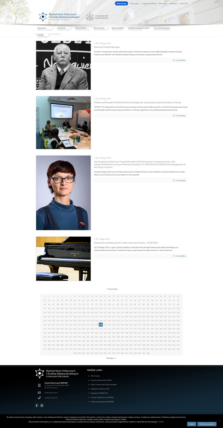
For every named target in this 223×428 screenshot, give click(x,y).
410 (152, 345)
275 (122, 329)
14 (101, 296)
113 (113, 308)
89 (148, 304)
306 (118, 333)
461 (126, 353)
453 (92, 353)
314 (152, 333)
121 (148, 308)
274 (118, 329)
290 (49, 333)
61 (165, 300)
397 (96, 345)
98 (49, 308)
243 (122, 324)
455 (100, 353)
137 (79, 312)
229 (62, 324)
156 (160, 312)
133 (62, 312)
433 (113, 349)
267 (87, 329)
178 (118, 316)
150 (135, 312)
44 (92, 300)
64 (178, 300)
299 (87, 333)
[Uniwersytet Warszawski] (96, 16)
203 (87, 320)
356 (57, 341)
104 (75, 308)
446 (169, 349)
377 (148, 341)
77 (96, 304)
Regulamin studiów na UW (100, 389)
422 (66, 349)
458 (113, 353)
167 (70, 316)
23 (139, 296)
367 (105, 341)
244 (126, 324)
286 (169, 329)
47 (105, 300)
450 (79, 353)
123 (156, 308)
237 (96, 324)
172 (92, 316)
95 (174, 304)
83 (122, 304)
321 (44, 337)
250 (152, 324)
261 (62, 329)
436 (126, 349)
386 (49, 345)
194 (49, 320)
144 (109, 312)
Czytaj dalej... (181, 60)
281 (148, 329)
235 (87, 324)
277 (130, 329)
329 (79, 337)
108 (92, 308)
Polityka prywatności (207, 424)
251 (156, 324)
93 (165, 304)
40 (75, 300)
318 (169, 333)
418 (49, 349)
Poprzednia (112, 289)
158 (169, 312)
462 (130, 353)
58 (152, 300)
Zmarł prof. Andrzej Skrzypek (107, 47)
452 (87, 353)
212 (126, 320)
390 (66, 345)
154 (152, 312)
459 (118, 353)
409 (148, 345)
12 (92, 296)
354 (49, 341)
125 (165, 308)
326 (66, 337)
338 (118, 337)
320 (178, 333)
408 (143, 345)
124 (160, 308)
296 (75, 333)
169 (79, 316)
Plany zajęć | (135, 3)
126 (169, 308)
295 (70, 333)
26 (152, 296)
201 (79, 320)
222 (169, 320)
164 (57, 316)
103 (70, 308)
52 (126, 300)
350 (169, 337)
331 (87, 337)
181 (130, 316)
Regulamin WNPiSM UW (99, 393)
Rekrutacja (121, 3)
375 (139, 341)
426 (83, 349)
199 (70, 320)
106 (83, 308)
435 (122, 349)
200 (75, 320)
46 (101, 300)
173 (96, 316)
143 (105, 312)
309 (130, 333)
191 (173, 316)
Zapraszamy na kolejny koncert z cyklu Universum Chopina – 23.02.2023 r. (126, 242)
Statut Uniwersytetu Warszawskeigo (103, 384)
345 (148, 337)
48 (109, 300)
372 (126, 341)
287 (173, 329)
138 (83, 312)
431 (105, 349)
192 (178, 316)
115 (122, 308)
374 (135, 341)
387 (53, 345)
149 (130, 312)
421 (62, 349)
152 (143, 312)
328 (75, 337)
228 (57, 324)
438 (135, 349)
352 (178, 337)
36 (58, 300)
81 (114, 304)
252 (160, 324)
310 (135, 333)
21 (131, 296)
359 (70, 341)
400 (109, 345)
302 (100, 333)
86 (135, 304)
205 (96, 320)
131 (53, 312)
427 (87, 349)
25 (148, 296)
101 (62, 308)
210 (118, 320)
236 (92, 324)
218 (152, 320)
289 (44, 333)
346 (152, 337)
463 (135, 353)
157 (165, 312)
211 (122, 320)
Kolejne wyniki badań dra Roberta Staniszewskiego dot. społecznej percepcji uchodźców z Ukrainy (137, 102)
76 (92, 304)
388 (57, 345)
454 (96, 353)
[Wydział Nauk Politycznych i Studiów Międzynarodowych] (61, 16)
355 (53, 341)
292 (57, 333)
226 (49, 324)
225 (44, 324)
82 (118, 304)
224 (178, 320)
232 (75, 324)
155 (156, 312)
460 (122, 353)
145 (113, 312)
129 (44, 312)
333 (96, 337)
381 (165, 341)
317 (165, 333)
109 (96, 308)
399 (105, 345)
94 (169, 304)
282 (152, 329)
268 (92, 329)
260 (57, 329)
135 (70, 312)
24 (144, 296)
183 (139, 316)
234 (83, 324)
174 (100, 316)
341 (130, 337)
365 (96, 341)
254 (169, 324)
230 (66, 324)
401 (113, 345)
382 (169, 341)
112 (109, 308)
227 (53, 324)
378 (152, 341)
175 (105, 316)
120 (143, 308)
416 (178, 345)
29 (165, 296)
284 (160, 329)
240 (109, 324)
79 (105, 304)
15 (105, 296)
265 (79, 329)
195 (53, 320)
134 (66, 312)
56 (144, 300)
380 (160, 341)
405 (130, 345)
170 (83, 316)
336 (109, 337)
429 (96, 349)
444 (160, 349)
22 (135, 296)
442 (152, 349)
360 (75, 341)
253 (165, 324)
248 (143, 324)
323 (53, 337)
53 (131, 300)
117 (130, 308)
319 (173, 333)
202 (83, 320)
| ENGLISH (184, 3)
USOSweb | (173, 3)
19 (122, 296)
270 (100, 329)
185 (148, 316)
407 (139, 345)
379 (156, 341)
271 (105, 329)
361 (79, 341)
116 (126, 308)
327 (70, 337)
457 (109, 353)
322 (49, 337)
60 (161, 300)
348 (160, 337)
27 (157, 296)
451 (83, 353)
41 (79, 300)
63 (174, 300)
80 (109, 304)
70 (66, 304)
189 (165, 316)
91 (157, 304)
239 (105, 324)
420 (57, 349)
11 (88, 296)
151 (139, 312)
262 (66, 329)
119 (139, 308)
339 (122, 337)
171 (87, 316)
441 (148, 349)
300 (92, 333)
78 (101, 304)
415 (173, 345)
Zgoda (191, 424)
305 (113, 333)
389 (62, 345)
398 (100, 345)
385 (44, 345)
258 (49, 329)
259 (53, 329)
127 (173, 308)
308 (126, 333)
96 (178, 304)
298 (83, 333)
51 (122, 300)
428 (92, 349)
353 (44, 341)
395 (87, 345)
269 (96, 329)
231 (70, 324)
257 (44, 329)
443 (156, 349)
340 (126, 337)
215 (139, 320)
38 (66, 300)
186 (152, 316)
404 (126, 345)
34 (49, 300)
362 (83, 341)
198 (66, 320)
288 (178, 329)
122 (152, 308)
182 (135, 316)
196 (57, 320)
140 (92, 312)
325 (62, 337)
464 (139, 353)
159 (173, 312)
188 (160, 316)
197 (62, 320)
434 (118, 349)
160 (178, 312)
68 (58, 304)
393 (79, 345)
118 (135, 308)
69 (62, 304)
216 (143, 320)
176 (109, 316)
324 (57, 337)
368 (109, 341)
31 (174, 296)
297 (79, 333)
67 (53, 304)
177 (113, 316)
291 (53, 333)
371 (122, 341)
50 (118, 300)
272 (109, 329)
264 (75, 329)
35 (53, 300)
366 (100, 341)
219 (156, 320)
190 (169, 316)
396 (92, 345)
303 (105, 333)
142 (100, 312)
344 (143, 337)
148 (126, 312)
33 (45, 300)
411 (156, 345)
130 (49, 312)
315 (156, 333)
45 (96, 300)
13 (96, 296)
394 (83, 345)
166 (66, 316)
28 (161, 296)
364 (92, 341)
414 (169, 345)
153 (148, 312)
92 (161, 304)
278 (135, 329)
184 (143, 316)
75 (88, 304)
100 (57, 308)
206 (100, 320)
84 (126, 304)
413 (165, 345)
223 (173, 320)
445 (165, 349)
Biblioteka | (163, 3)
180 (126, 316)
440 (143, 349)
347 (156, 337)
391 (70, 345)
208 (109, 320)
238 (100, 324)
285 (165, 329)
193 (44, 320)
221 (165, 320)
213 (130, 320)
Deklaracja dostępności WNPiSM (102, 402)
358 (66, 341)
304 (109, 333)
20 (126, 296)
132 (57, 312)
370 (118, 341)
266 (83, 329)
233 (79, 324)
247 (139, 324)
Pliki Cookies (95, 376)
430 (100, 349)
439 (139, 349)
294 (66, 333)
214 (135, 320)
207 (105, 320)
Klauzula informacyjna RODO (101, 380)
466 (148, 353)
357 (62, 341)
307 (122, 333)
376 (143, 341)
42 (83, 300)
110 (100, 308)
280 (143, 329)
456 (105, 353)
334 (100, 337)
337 (113, 337)
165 (62, 316)
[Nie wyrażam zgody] (220, 421)
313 (148, 333)
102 (66, 308)
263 (70, 329)
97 (45, 308)
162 (49, 316)
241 (113, 324)
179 (122, 316)
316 (160, 333)
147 (122, 312)
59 (157, 300)
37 (62, 300)
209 (113, 320)
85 (131, 304)
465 (143, 353)
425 (79, 349)
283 (156, 329)
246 (135, 324)
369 (113, 341)
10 (83, 296)
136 (75, 312)
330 (83, 337)
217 (148, 320)
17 (114, 296)
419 (53, 349)
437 (130, 349)
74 (83, 304)
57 (148, 300)
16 (109, 296)
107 (87, 308)
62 (169, 300)
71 (71, 304)
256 (178, 324)
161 (44, 316)
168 (75, 316)
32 (178, 296)
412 (160, 345)
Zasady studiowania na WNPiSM (102, 397)
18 (118, 296)
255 (173, 324)
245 (130, 324)
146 (118, 312)
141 (96, 312)
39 (71, 300)
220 (160, 320)
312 (143, 333)
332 (92, 337)
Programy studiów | (149, 3)
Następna (110, 358)
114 (118, 308)
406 (135, 345)
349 (165, 337)
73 (79, 304)
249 (148, 324)
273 (113, 329)
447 (173, 349)
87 (139, 304)
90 (152, 304)
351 (173, 337)
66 (49, 304)
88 (144, 304)
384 (178, 341)
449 (75, 353)
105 (79, 308)
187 (156, 316)
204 (92, 320)
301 (96, 333)
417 (44, 349)
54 (135, 300)
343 (139, 337)
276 (126, 329)
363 (87, 341)
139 (87, 312)
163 (53, 316)
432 (109, 349)
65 (45, 304)
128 (178, 308)
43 (88, 300)
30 (169, 296)
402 (118, 345)
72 (75, 304)
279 (139, 329)
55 (139, 300)
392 (75, 345)
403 (122, 345)
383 (173, 341)
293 (62, 333)
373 (130, 341)
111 (105, 308)
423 (70, 349)
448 (178, 349)
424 (75, 349)
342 (135, 337)
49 (114, 300)
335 (105, 337)
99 (53, 308)
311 (139, 333)
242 (118, 324)
